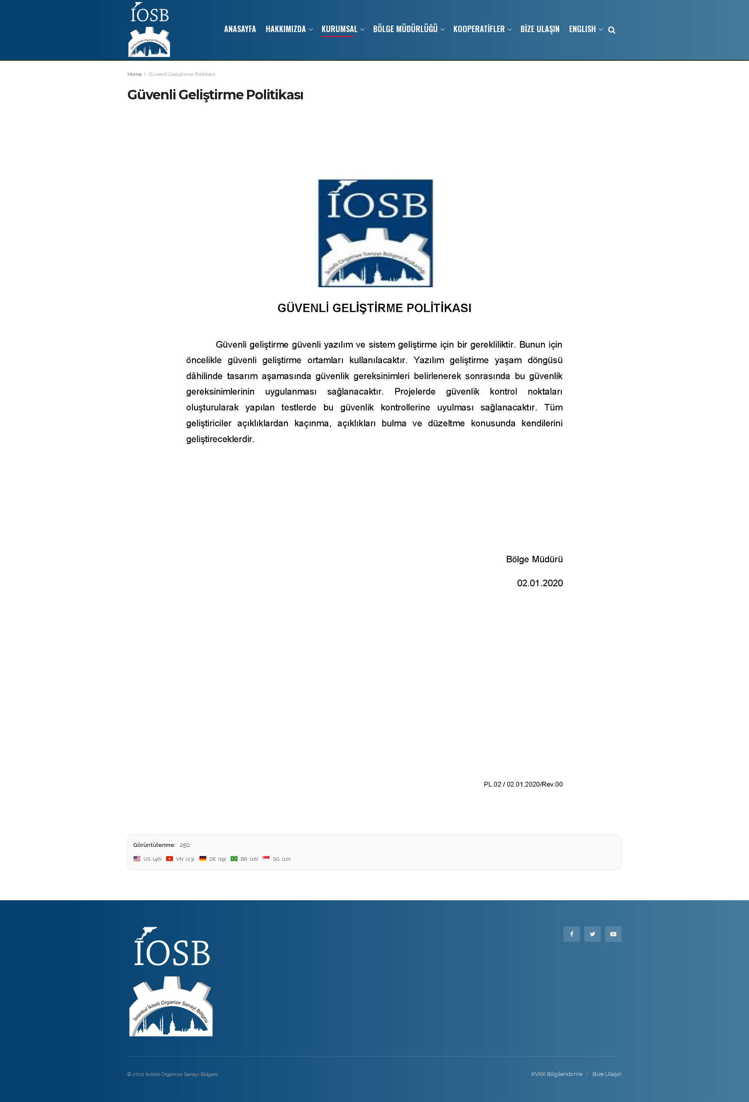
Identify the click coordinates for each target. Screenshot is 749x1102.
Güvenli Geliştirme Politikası (182, 74)
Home (134, 74)
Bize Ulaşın (607, 1074)
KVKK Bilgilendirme (557, 1074)
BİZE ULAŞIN (540, 28)
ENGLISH (582, 28)
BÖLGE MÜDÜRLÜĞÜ (405, 28)
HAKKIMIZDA (286, 28)
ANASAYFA (240, 28)
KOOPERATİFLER (479, 28)
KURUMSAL (340, 28)
